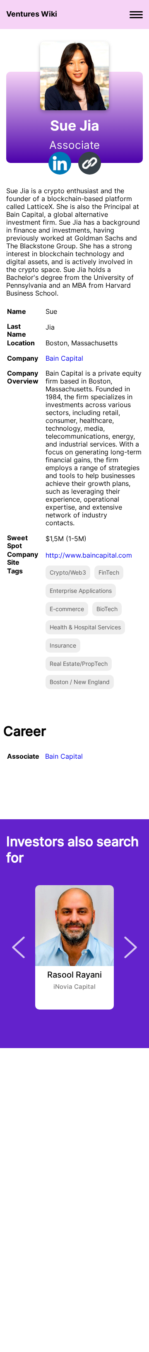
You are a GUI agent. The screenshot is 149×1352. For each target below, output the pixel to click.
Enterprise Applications (81, 590)
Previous (18, 947)
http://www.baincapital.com (89, 555)
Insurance (63, 645)
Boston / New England (80, 681)
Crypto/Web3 (68, 572)
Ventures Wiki (31, 14)
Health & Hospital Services (85, 627)
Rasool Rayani (74, 975)
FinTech (109, 572)
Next (131, 947)
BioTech (107, 608)
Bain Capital (64, 358)
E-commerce (67, 608)
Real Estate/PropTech (79, 663)
